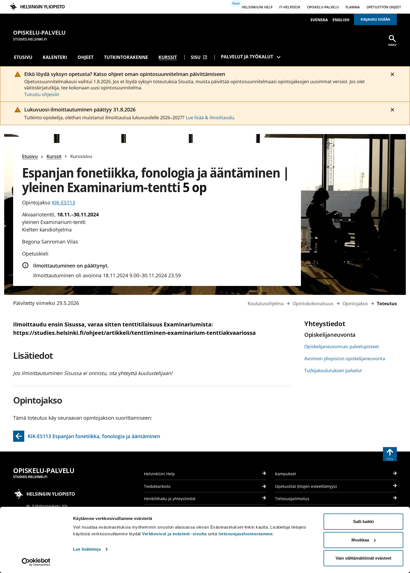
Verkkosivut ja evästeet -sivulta (174, 533)
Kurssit (167, 57)
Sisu (199, 57)
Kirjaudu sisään (375, 19)
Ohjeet (85, 57)
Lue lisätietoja (87, 549)
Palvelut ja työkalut (247, 57)
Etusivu (23, 57)
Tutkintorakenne (126, 57)
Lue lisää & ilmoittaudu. (210, 117)
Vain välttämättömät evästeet (363, 558)
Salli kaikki (363, 521)
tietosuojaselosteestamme (245, 533)
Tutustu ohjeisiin (41, 94)
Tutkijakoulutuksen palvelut (333, 370)
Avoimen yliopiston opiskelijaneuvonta (344, 358)
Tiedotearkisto (157, 486)
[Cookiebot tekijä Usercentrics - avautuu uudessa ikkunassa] (36, 562)
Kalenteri (55, 57)
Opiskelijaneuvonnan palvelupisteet (341, 346)
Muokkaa (360, 540)
